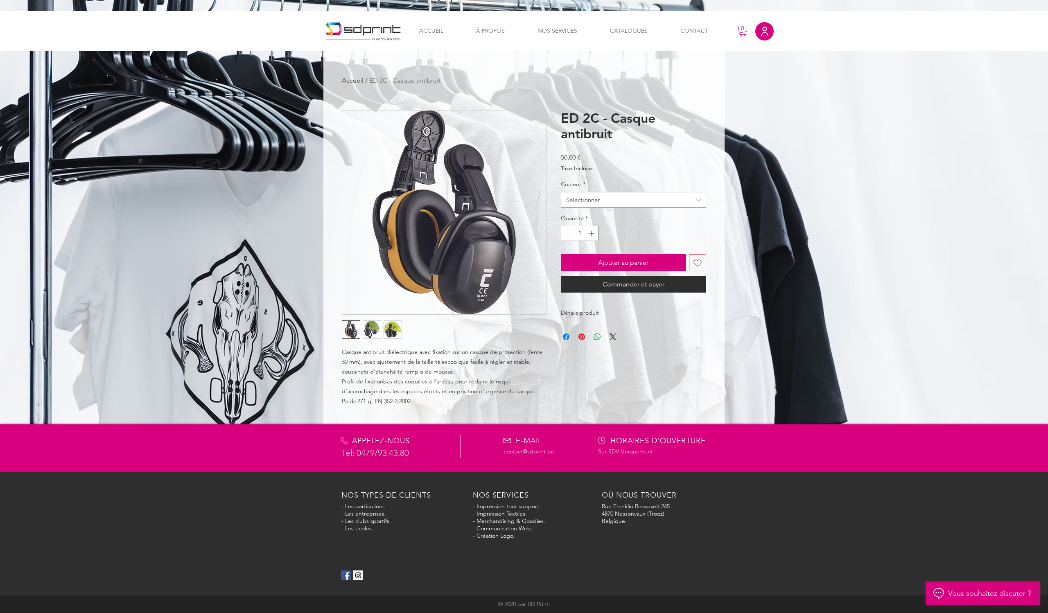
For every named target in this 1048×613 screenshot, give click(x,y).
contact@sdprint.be (529, 451)
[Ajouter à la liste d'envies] (697, 262)
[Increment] (592, 233)
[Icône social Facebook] (346, 575)
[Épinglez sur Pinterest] (582, 337)
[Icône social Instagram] (358, 575)
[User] (764, 31)
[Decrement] (567, 233)
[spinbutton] (579, 233)
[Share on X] (613, 337)
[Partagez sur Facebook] (566, 337)
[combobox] (633, 200)
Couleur (573, 184)
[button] (742, 31)
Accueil (353, 80)
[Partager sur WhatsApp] (597, 337)
